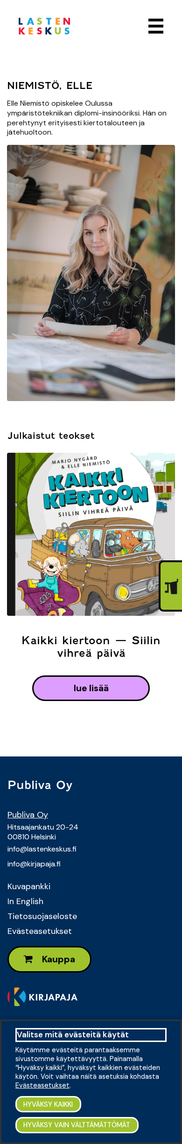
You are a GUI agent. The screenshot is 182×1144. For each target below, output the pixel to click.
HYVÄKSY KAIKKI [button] (48, 1104)
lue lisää (91, 688)
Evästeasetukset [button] (42, 1085)
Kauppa (57, 959)
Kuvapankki (28, 886)
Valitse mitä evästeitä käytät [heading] (73, 1034)
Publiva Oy (27, 814)
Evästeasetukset (39, 931)
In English (25, 901)
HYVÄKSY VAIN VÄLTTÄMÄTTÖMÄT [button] (76, 1125)
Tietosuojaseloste (42, 916)
